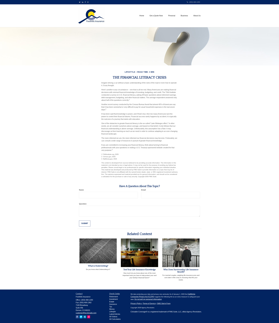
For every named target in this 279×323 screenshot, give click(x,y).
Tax (110, 307)
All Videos (113, 317)
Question (83, 204)
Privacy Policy (136, 303)
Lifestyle (112, 312)
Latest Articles (114, 314)
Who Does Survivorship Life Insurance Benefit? (180, 270)
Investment (113, 299)
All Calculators (115, 319)
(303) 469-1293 (194, 2)
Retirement (113, 297)
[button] (156, 15)
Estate (111, 302)
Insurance (113, 304)
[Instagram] (87, 2)
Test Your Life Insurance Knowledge (139, 269)
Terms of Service (149, 303)
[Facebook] (85, 2)
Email (143, 190)
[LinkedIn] (82, 2)
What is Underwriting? (98, 266)
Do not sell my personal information (148, 299)
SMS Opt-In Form (163, 303)
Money (112, 309)
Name (81, 190)
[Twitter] (79, 2)
